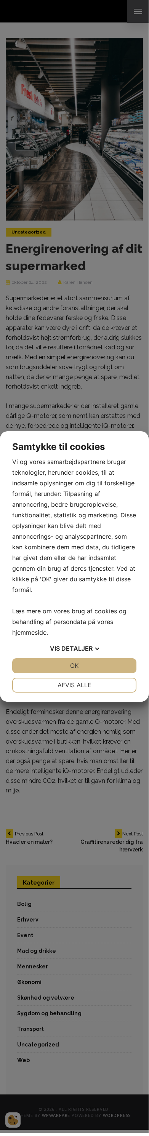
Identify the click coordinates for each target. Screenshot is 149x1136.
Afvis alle (74, 685)
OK (74, 665)
